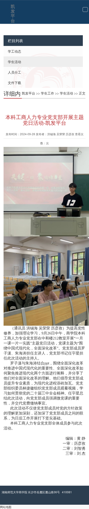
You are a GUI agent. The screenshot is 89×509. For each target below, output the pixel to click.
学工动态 (14, 51)
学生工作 (47, 93)
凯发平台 (13, 7)
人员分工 (14, 72)
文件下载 (14, 82)
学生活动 (14, 61)
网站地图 (5, 507)
